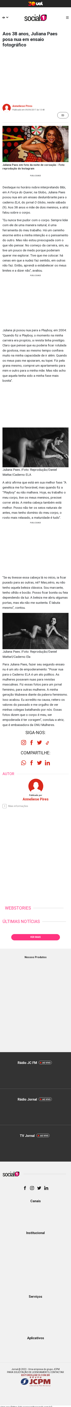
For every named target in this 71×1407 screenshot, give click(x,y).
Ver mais (35, 937)
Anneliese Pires (22, 106)
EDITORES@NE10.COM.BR (35, 1375)
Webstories (18, 908)
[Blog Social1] (35, 17)
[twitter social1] (39, 743)
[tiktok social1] (47, 744)
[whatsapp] (24, 763)
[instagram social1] (24, 743)
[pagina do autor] (35, 786)
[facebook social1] (32, 743)
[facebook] (32, 763)
